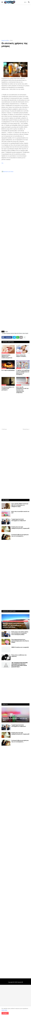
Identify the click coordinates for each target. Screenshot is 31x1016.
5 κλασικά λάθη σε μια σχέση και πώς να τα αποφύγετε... (20, 535)
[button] (2, 2)
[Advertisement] (15, 22)
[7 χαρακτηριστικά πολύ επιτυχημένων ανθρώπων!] (6, 521)
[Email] (21, 337)
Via (2, 163)
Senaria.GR (20, 982)
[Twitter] (14, 337)
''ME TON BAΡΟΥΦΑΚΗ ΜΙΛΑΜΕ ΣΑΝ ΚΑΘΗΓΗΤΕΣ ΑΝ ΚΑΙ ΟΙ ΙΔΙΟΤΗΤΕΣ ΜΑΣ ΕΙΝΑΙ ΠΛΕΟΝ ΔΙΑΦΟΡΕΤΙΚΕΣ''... (19, 664)
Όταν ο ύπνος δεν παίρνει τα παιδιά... (21, 355)
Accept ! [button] (5, 1013)
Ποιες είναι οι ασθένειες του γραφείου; (18, 655)
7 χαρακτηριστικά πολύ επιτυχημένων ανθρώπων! (18, 520)
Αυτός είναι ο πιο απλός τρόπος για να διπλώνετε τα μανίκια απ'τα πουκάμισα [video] (19, 633)
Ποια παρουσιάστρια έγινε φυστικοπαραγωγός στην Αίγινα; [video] (20, 641)
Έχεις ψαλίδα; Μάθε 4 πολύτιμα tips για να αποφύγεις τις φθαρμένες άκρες (19, 505)
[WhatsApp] (17, 337)
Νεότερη (4, 429)
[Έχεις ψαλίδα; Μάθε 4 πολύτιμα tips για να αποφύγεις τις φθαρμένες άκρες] (6, 506)
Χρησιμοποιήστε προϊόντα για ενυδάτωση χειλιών (7, 356)
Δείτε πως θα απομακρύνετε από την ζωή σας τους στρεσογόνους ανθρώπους (22, 389)
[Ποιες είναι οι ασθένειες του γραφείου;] (6, 657)
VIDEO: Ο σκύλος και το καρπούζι (20, 647)
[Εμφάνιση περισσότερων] (24, 337)
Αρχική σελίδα (5, 40)
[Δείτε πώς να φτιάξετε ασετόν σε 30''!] (6, 514)
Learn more (4, 1010)
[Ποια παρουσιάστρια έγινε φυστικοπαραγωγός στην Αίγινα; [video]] (6, 642)
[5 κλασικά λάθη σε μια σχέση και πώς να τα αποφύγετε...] (6, 537)
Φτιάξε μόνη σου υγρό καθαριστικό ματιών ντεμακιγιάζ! (20, 527)
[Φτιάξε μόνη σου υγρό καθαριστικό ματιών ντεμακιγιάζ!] (6, 529)
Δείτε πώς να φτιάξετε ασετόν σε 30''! (20, 512)
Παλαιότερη (26, 429)
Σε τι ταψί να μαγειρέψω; (8, 370)
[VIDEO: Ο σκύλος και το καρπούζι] (6, 649)
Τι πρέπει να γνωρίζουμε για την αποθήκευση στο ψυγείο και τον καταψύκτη (22, 372)
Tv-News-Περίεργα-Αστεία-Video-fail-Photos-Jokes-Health (15, 333)
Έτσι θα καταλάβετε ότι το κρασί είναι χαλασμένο (8, 388)
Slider (11, 40)
